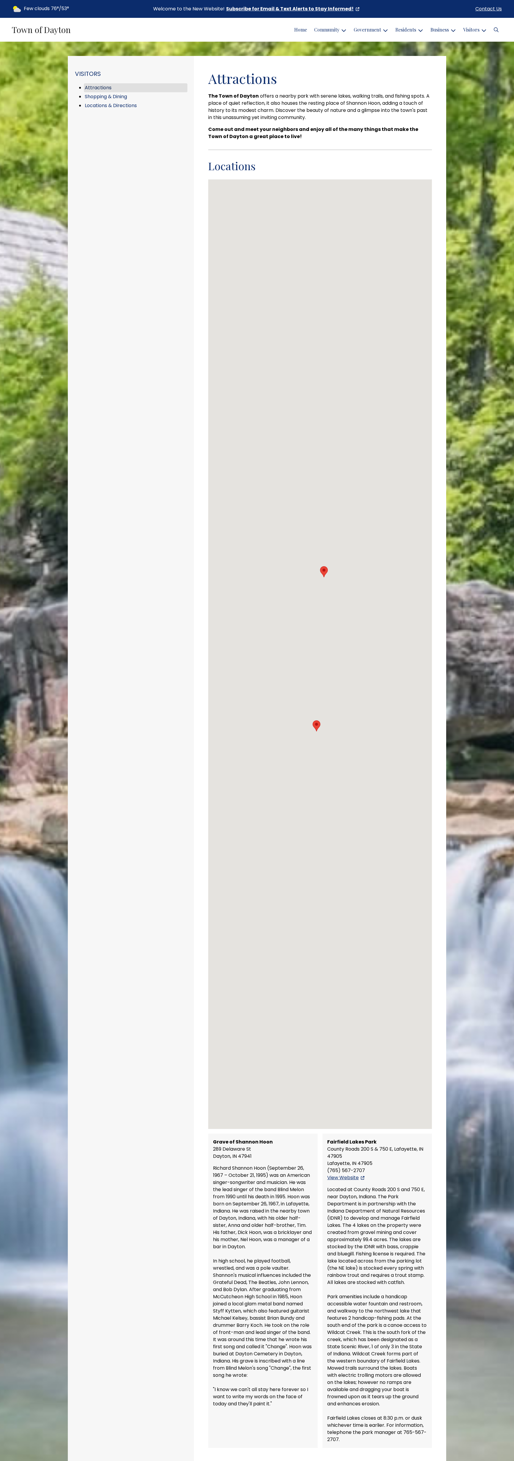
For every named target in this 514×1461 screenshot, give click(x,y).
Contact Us (488, 8)
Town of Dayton (41, 30)
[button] (496, 30)
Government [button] (367, 29)
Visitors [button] (471, 29)
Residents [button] (405, 29)
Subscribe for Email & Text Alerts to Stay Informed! (290, 8)
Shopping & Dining (106, 96)
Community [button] (326, 29)
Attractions (98, 87)
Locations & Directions (111, 105)
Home (300, 29)
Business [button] (439, 29)
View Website (343, 1177)
